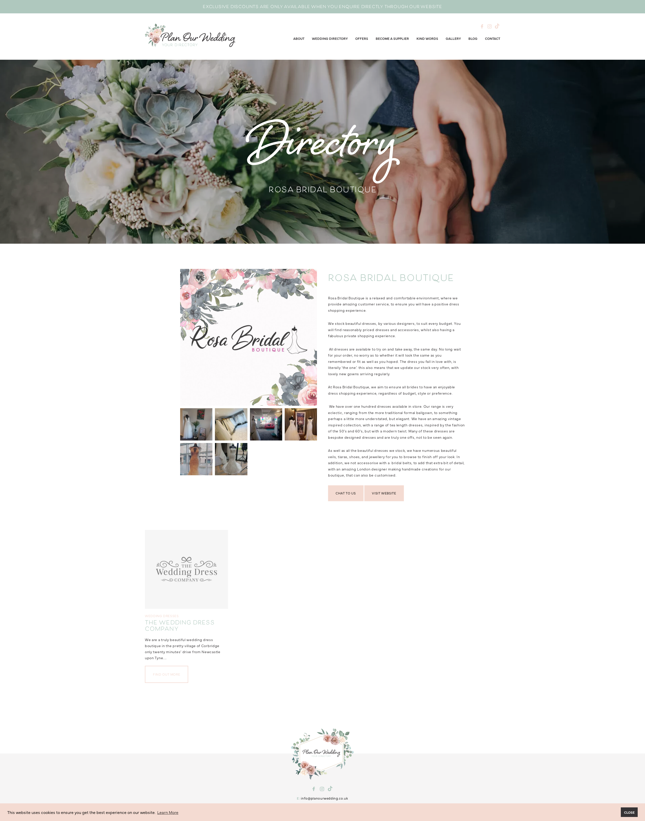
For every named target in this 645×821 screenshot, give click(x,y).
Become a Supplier (392, 38)
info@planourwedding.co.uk (324, 798)
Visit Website (384, 493)
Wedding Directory (330, 38)
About (298, 38)
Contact (492, 38)
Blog (472, 38)
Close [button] (629, 812)
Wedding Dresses (162, 615)
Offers (361, 38)
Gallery (453, 38)
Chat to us (346, 493)
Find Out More (166, 674)
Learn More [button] (167, 812)
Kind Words (427, 38)
